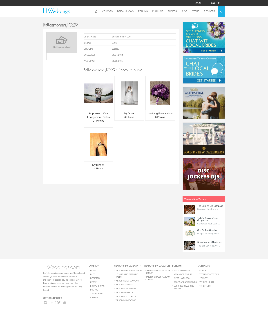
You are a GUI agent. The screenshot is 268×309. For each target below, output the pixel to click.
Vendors (107, 11)
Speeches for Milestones (209, 242)
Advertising (96, 293)
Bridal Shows (125, 11)
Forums (143, 11)
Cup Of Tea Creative (207, 230)
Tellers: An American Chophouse (207, 219)
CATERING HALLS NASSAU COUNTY (157, 278)
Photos (172, 11)
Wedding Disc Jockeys (127, 280)
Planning (157, 11)
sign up (215, 3)
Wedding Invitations (126, 300)
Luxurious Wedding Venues (184, 287)
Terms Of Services (209, 274)
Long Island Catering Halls (127, 275)
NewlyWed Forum (183, 274)
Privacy (203, 278)
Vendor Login (206, 282)
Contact (203, 270)
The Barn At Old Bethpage (210, 205)
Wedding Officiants (126, 296)
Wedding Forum (182, 270)
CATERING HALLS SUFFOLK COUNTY (157, 271)
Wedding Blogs (182, 278)
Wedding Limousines (126, 288)
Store (195, 11)
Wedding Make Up (124, 292)
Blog (184, 11)
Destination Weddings (185, 282)
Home (93, 270)
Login (197, 3)
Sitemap (94, 297)
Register (209, 11)
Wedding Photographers (129, 270)
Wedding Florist (124, 284)
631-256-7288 (205, 285)
